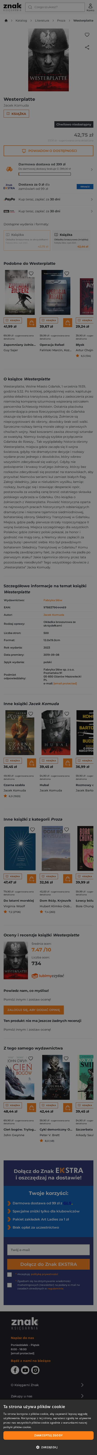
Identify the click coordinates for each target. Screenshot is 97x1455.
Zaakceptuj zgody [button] (48, 1435)
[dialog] (48, 1427)
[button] (48, 1447)
